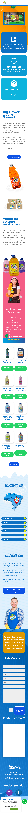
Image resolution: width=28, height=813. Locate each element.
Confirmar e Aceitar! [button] (14, 808)
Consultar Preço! (7, 369)
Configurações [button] (6, 809)
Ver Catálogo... (14, 157)
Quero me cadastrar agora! (14, 590)
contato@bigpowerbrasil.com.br (14, 778)
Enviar (19, 710)
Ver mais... (14, 464)
